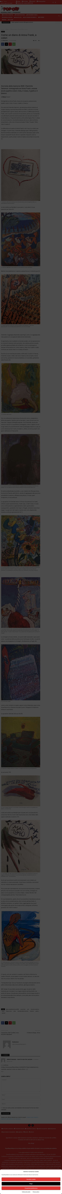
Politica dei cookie (26, 1191)
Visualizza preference (31, 1188)
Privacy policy (36, 1191)
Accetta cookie (31, 1179)
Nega (31, 1183)
